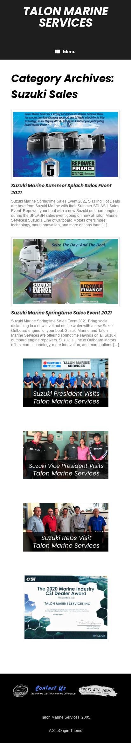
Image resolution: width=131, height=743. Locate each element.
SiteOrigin (60, 731)
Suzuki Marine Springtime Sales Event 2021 (61, 312)
